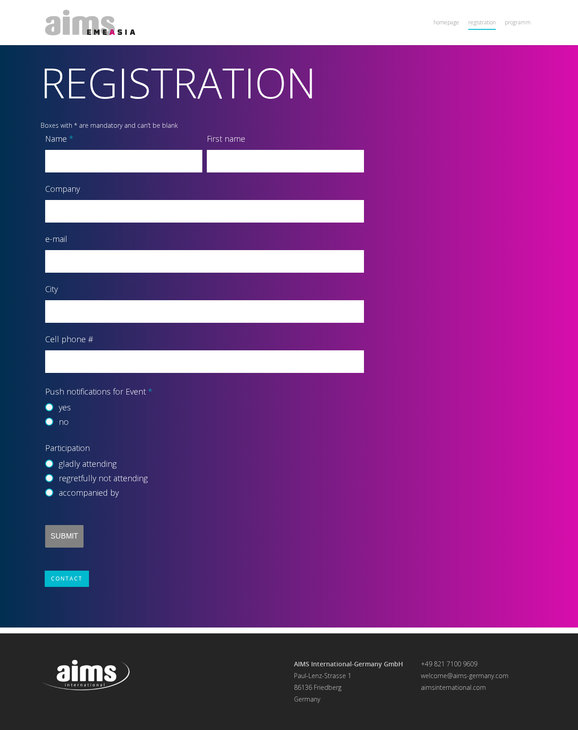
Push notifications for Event (99, 391)
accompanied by (89, 492)
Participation (67, 447)
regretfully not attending (103, 478)
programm (518, 22)
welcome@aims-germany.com (464, 675)
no (64, 421)
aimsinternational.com (453, 687)
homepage (446, 22)
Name (59, 138)
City (51, 289)
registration (482, 22)
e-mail (56, 238)
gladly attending (88, 463)
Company (62, 188)
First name (226, 138)
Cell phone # (69, 339)
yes (65, 407)
